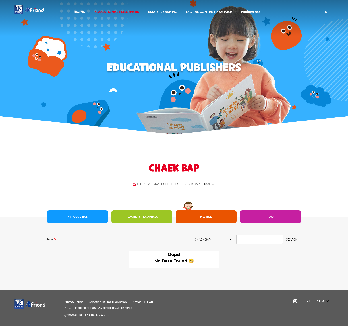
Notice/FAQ (250, 12)
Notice (136, 302)
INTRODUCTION (77, 216)
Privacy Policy (73, 302)
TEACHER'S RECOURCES (142, 216)
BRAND (80, 12)
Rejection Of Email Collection (107, 302)
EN (325, 11)
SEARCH (291, 239)
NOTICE (209, 184)
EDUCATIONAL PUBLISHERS (117, 12)
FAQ (271, 216)
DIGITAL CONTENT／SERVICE (209, 12)
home (134, 184)
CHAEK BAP (192, 184)
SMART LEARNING (162, 12)
